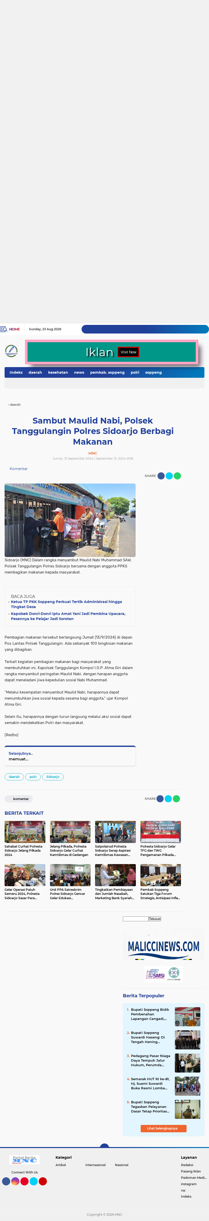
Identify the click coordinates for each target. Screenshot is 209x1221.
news (79, 372)
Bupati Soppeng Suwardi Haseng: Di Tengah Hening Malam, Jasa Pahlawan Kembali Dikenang (150, 1037)
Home (14, 329)
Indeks (16, 372)
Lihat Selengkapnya (162, 1128)
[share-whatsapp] (177, 475)
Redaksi (187, 1165)
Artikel (61, 1165)
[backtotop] (104, 1148)
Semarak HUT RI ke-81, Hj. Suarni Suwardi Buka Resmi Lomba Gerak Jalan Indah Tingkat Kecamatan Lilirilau (150, 1084)
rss (183, 1190)
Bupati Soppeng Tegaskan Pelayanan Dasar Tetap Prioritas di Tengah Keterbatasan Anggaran (149, 1107)
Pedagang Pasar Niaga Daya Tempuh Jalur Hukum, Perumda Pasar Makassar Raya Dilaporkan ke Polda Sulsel (150, 1060)
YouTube (46, 1187)
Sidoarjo (52, 777)
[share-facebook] (161, 475)
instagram (189, 1184)
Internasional (95, 1165)
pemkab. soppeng (107, 372)
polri (135, 372)
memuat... (19, 759)
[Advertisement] (104, 19)
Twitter (36, 1187)
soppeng (153, 372)
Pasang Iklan (191, 1171)
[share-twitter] (169, 475)
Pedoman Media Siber (195, 1178)
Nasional (121, 1165)
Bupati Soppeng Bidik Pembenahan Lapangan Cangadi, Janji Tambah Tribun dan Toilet (150, 1014)
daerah (35, 372)
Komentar (18, 468)
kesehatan (58, 372)
